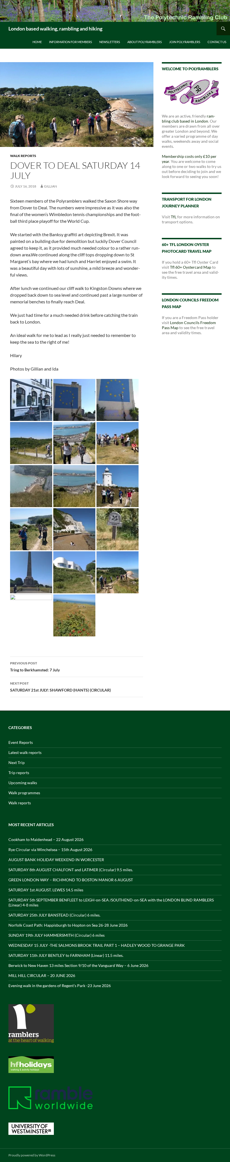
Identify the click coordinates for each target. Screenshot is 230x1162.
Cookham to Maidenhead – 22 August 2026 (46, 839)
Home (37, 42)
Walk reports (23, 156)
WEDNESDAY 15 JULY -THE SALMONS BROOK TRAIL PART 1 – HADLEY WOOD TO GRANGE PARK (96, 945)
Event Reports (20, 742)
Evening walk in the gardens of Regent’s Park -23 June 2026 (59, 985)
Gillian (50, 186)
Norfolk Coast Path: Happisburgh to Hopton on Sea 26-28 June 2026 (68, 925)
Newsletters (109, 42)
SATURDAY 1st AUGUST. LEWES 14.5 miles (45, 889)
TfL (173, 216)
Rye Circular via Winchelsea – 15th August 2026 (50, 849)
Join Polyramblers (184, 42)
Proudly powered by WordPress (31, 1155)
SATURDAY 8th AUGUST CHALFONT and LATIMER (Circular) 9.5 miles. (70, 869)
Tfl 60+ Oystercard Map (190, 267)
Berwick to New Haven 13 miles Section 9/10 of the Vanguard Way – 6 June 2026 (78, 965)
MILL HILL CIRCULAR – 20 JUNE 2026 (41, 975)
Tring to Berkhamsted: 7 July (35, 666)
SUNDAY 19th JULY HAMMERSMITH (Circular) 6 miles (56, 935)
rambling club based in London (188, 118)
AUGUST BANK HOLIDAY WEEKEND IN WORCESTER (56, 859)
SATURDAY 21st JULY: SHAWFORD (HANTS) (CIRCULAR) (60, 686)
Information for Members (70, 42)
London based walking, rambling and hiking (55, 28)
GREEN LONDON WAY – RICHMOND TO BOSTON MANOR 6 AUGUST (70, 879)
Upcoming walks (22, 782)
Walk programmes (24, 792)
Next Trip (16, 762)
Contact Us (217, 42)
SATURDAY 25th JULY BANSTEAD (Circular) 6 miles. (54, 915)
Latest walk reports (25, 752)
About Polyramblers (144, 42)
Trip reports (18, 772)
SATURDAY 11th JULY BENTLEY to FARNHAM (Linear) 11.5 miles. (65, 955)
